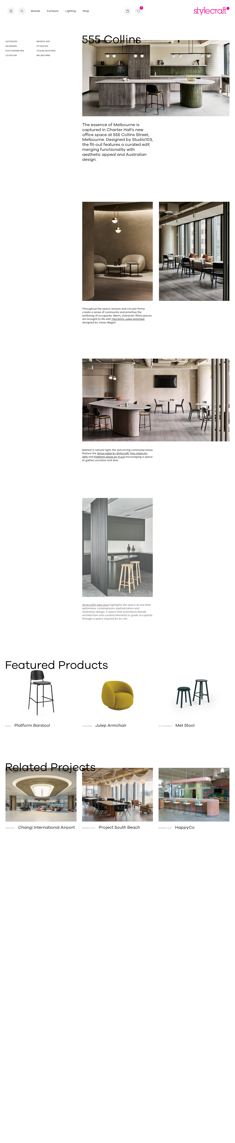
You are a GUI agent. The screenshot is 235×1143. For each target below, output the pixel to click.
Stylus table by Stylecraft (113, 453)
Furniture (52, 11)
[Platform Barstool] (41, 692)
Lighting (70, 11)
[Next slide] (218, 692)
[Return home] (211, 11)
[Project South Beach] (117, 795)
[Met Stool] (193, 692)
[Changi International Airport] (41, 795)
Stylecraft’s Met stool (95, 603)
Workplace (43, 41)
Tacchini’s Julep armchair (127, 319)
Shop (86, 11)
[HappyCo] (193, 795)
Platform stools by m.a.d (109, 457)
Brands (35, 11)
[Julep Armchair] (117, 692)
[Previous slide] (17, 692)
